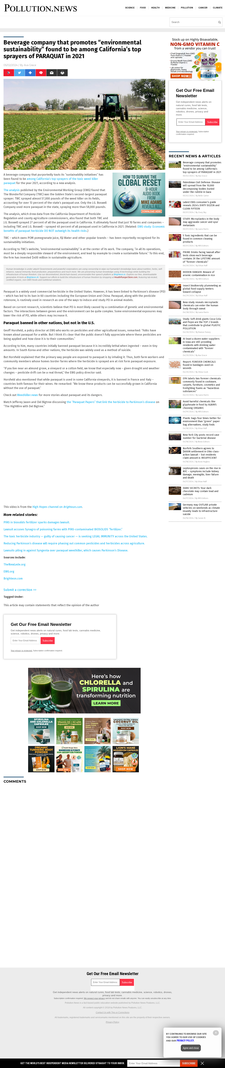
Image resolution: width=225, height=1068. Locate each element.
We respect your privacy (94, 998)
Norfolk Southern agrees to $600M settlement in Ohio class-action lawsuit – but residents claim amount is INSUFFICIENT (201, 453)
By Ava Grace (201, 176)
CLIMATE (217, 7)
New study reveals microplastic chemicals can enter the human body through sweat (200, 305)
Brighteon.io (120, 274)
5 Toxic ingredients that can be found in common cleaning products (200, 238)
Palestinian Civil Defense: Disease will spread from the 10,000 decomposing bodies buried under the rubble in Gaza (201, 187)
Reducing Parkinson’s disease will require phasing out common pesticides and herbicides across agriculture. (74, 543)
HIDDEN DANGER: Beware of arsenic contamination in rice (199, 274)
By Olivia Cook (202, 372)
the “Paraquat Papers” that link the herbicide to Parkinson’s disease (111, 402)
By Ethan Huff (201, 265)
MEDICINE (170, 7)
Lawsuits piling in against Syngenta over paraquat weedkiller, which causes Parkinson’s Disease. (66, 550)
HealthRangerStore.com (125, 277)
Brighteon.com (13, 578)
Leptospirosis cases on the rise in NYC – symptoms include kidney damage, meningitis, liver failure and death (202, 473)
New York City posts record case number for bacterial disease (201, 436)
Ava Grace (30, 65)
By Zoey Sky (201, 212)
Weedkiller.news (27, 395)
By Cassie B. (200, 518)
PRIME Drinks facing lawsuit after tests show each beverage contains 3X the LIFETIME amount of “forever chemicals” (201, 257)
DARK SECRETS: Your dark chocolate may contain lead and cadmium (200, 491)
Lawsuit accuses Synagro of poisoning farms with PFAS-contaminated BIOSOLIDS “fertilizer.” (63, 529)
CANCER (202, 7)
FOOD (143, 7)
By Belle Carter (202, 196)
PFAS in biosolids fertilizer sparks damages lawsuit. (37, 522)
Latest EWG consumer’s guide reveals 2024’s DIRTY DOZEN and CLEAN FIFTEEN (201, 205)
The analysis (12, 190)
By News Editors (202, 442)
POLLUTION (187, 7)
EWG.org (9, 571)
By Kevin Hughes (202, 462)
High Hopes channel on (57, 507)
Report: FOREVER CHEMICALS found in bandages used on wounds (199, 365)
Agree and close (191, 1048)
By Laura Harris (202, 229)
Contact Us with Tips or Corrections (112, 1012)
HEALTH (155, 7)
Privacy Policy (112, 1022)
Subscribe (188, 1063)
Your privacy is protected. (22, 651)
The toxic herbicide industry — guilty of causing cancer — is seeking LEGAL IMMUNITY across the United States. (75, 536)
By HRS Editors (202, 246)
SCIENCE (129, 7)
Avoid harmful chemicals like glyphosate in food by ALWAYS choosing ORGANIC (200, 404)
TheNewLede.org (14, 564)
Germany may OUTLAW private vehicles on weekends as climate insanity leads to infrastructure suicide (201, 509)
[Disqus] (84, 830)
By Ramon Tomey (203, 332)
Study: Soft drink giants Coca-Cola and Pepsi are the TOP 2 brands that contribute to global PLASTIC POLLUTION (202, 323)
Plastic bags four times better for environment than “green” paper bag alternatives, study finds (202, 421)
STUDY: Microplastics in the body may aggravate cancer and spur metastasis (201, 222)
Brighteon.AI (32, 277)
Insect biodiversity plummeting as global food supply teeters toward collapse (202, 288)
